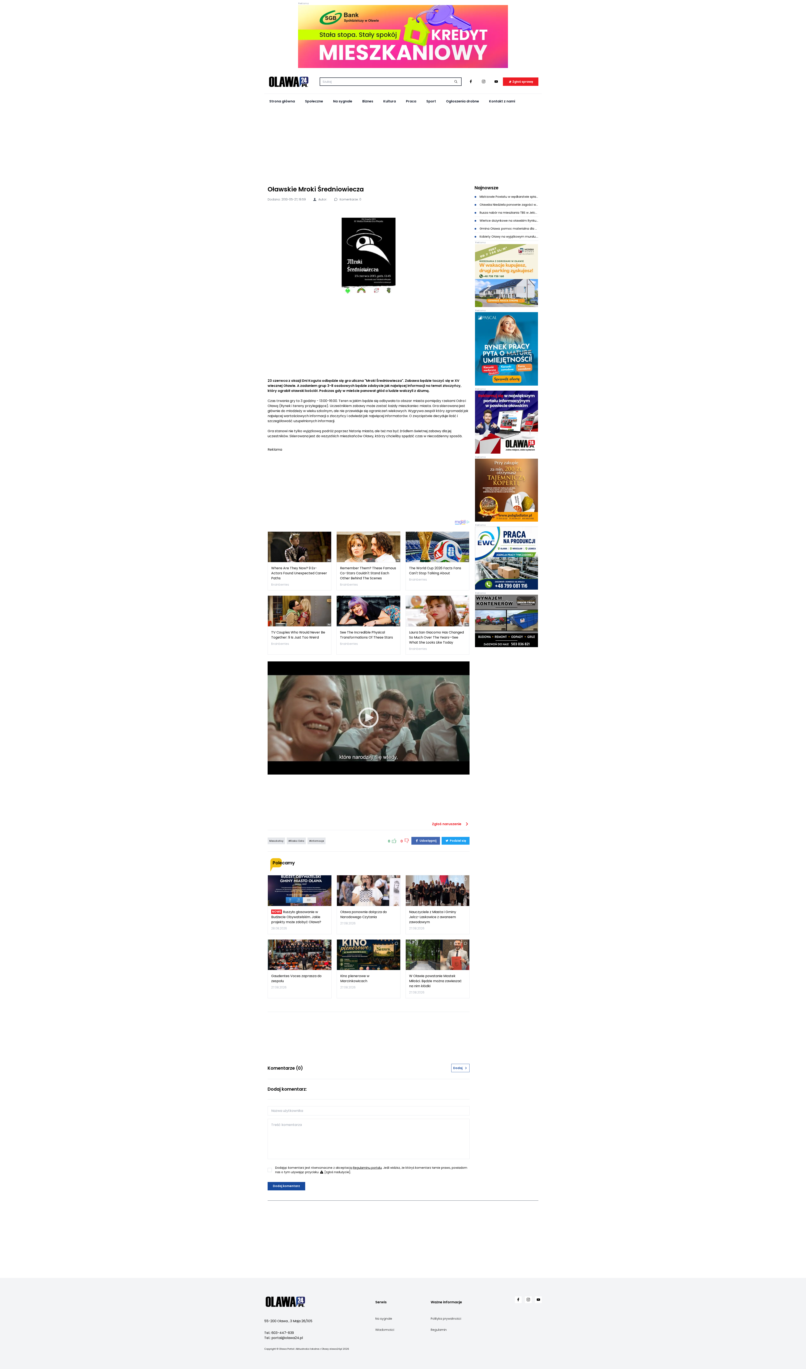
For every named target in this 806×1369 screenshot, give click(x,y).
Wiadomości (384, 1330)
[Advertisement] (403, 145)
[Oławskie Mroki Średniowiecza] (369, 255)
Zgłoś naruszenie (447, 824)
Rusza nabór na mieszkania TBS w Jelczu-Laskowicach (509, 213)
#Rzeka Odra (296, 841)
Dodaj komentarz (286, 1186)
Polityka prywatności (446, 1319)
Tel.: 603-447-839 (279, 1332)
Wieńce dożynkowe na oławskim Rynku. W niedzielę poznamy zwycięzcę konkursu (509, 221)
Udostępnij (428, 841)
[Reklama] (403, 36)
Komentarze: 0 (350, 199)
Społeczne (314, 101)
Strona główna (282, 101)
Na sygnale (342, 101)
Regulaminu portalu (367, 1168)
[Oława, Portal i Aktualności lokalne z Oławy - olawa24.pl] (289, 81)
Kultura (389, 101)
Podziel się (457, 841)
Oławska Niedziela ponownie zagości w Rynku (509, 205)
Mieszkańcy (276, 841)
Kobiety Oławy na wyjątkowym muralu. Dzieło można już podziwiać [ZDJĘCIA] (509, 236)
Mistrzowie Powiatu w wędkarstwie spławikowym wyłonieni (509, 197)
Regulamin (439, 1330)
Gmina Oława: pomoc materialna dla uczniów (509, 228)
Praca (411, 101)
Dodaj (458, 1068)
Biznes (367, 101)
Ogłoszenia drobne (462, 101)
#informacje (316, 841)
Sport (431, 101)
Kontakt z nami (502, 101)
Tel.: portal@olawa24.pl (283, 1337)
